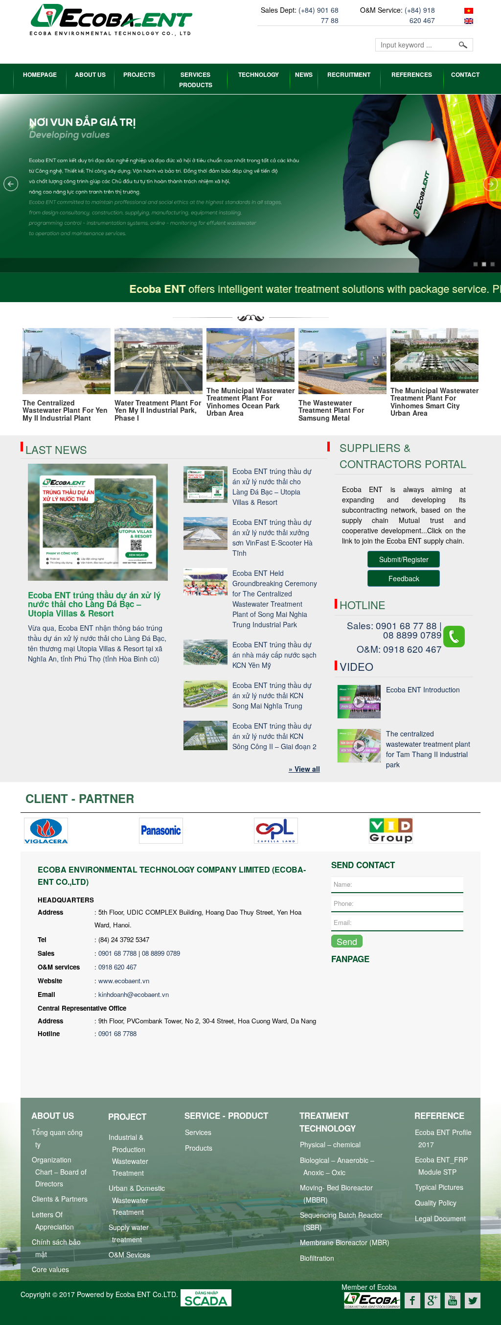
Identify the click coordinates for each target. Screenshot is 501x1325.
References (411, 74)
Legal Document (440, 1218)
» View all (304, 769)
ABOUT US (90, 74)
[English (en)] (467, 20)
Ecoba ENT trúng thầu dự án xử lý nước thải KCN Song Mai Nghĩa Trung (272, 695)
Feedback (403, 578)
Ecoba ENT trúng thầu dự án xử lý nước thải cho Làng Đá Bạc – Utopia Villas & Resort (272, 486)
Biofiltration (317, 1258)
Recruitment (348, 74)
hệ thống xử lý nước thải (145, 1318)
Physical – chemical (330, 1144)
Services (198, 1132)
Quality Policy (435, 1202)
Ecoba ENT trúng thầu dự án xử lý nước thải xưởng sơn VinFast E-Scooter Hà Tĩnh (272, 537)
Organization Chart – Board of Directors (59, 1171)
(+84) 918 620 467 (420, 15)
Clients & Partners (60, 1199)
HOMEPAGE (40, 74)
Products (198, 1148)
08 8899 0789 (161, 953)
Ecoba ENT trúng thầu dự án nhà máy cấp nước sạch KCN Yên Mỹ (274, 654)
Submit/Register (404, 559)
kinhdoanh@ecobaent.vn (133, 994)
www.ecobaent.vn (123, 980)
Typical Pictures (439, 1187)
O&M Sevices (129, 1254)
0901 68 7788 (117, 953)
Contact (465, 74)
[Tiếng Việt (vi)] (467, 10)
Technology (258, 74)
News (304, 74)
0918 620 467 (117, 966)
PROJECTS (139, 74)
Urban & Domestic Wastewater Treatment (137, 1200)
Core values (50, 1269)
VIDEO (356, 666)
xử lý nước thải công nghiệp (63, 1318)
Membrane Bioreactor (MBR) (344, 1242)
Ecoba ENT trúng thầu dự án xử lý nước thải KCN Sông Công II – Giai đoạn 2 (274, 736)
